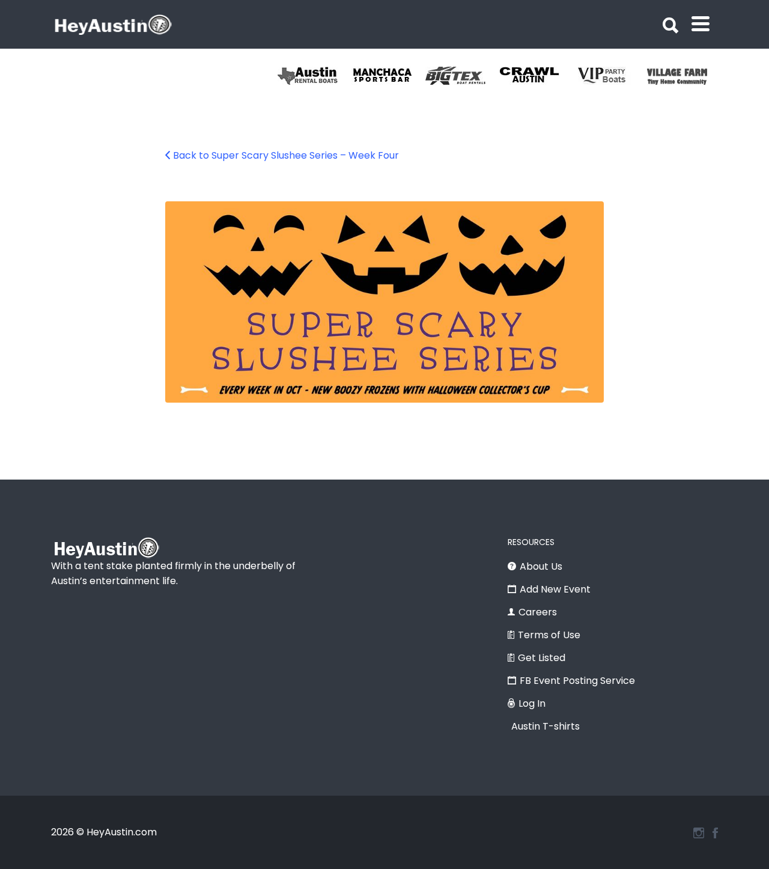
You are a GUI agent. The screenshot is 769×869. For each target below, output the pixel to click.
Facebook (715, 833)
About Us (541, 566)
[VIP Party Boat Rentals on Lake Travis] (610, 76)
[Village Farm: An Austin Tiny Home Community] (684, 76)
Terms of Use (549, 635)
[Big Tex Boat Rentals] (462, 76)
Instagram (698, 833)
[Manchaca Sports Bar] (388, 76)
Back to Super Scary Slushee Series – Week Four (286, 155)
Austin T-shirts (545, 726)
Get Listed (541, 658)
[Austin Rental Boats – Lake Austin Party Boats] (314, 76)
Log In (532, 703)
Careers (537, 612)
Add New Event (555, 589)
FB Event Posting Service (577, 681)
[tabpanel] (684, 76)
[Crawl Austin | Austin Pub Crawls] (536, 76)
